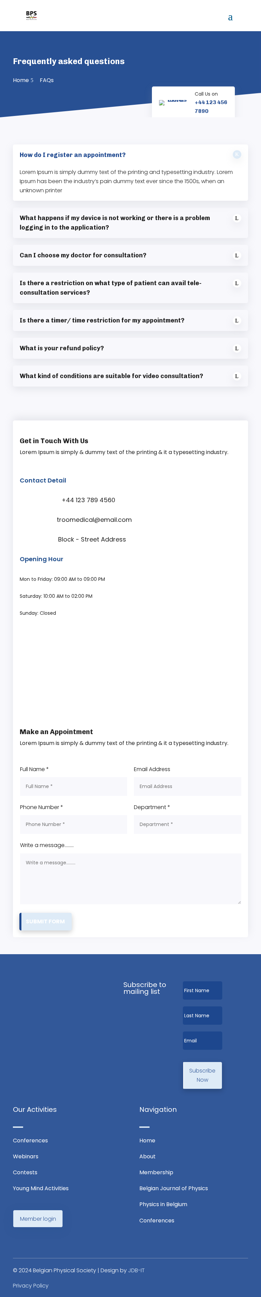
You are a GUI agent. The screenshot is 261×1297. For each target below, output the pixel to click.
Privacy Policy (31, 1286)
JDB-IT (136, 1270)
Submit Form (45, 921)
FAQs (47, 80)
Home (21, 80)
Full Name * (34, 769)
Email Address (152, 769)
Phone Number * (41, 807)
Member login (38, 1219)
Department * (152, 807)
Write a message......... (47, 845)
